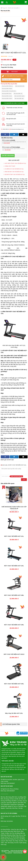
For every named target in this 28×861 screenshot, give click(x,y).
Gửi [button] (24, 79)
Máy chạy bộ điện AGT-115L (14, 713)
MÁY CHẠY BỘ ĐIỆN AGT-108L (14, 595)
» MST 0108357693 (5, 850)
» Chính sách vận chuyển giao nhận (14, 851)
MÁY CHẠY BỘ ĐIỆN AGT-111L (14, 536)
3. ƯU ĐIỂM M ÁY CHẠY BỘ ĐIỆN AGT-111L (14, 169)
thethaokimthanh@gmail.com (17, 129)
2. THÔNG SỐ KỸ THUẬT (9, 166)
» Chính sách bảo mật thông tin (16, 850)
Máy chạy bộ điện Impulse (19, 95)
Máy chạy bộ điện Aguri (19, 98)
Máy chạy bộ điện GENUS (7, 98)
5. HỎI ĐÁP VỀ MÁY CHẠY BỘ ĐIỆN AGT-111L (14, 174)
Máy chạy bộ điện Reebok (7, 88)
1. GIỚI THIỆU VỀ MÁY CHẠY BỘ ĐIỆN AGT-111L (15, 163)
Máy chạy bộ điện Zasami (7, 95)
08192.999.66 (6, 129)
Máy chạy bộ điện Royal (6, 93)
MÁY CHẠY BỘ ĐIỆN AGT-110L (14, 565)
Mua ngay (14, 71)
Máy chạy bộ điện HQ (18, 93)
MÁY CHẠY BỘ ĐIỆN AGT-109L (14, 624)
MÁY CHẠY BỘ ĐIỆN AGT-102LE (14, 654)
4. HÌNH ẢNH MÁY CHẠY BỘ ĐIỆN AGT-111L (14, 171)
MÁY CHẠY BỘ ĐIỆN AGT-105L (14, 684)
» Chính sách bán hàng (17, 852)
